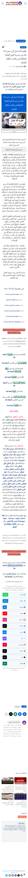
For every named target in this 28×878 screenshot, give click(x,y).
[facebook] (15, 875)
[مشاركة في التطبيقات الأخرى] (6, 714)
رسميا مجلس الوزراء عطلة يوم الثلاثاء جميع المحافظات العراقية (21, 789)
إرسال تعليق (21, 823)
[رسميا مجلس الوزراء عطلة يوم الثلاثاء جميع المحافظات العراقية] (20, 780)
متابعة (5, 607)
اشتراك (5, 613)
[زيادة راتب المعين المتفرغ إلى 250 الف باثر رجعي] (7, 796)
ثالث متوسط (7, 475)
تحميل (5, 663)
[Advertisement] (14, 24)
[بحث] (2, 3)
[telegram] (6, 875)
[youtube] (12, 875)
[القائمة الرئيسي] (25, 3)
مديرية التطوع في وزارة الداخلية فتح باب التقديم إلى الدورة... (21, 804)
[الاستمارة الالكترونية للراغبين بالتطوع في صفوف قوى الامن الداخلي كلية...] (7, 780)
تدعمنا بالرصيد (11, 573)
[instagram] (21, 875)
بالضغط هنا (8, 576)
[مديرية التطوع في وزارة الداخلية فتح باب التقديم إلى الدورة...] (20, 796)
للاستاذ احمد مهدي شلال (14, 419)
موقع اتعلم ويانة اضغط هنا (12, 316)
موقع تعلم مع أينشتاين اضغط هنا (12, 311)
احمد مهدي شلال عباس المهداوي (14, 454)
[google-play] (9, 875)
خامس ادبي (17, 480)
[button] (20, 714)
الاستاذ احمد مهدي (19, 66)
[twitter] (18, 875)
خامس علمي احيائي (13, 483)
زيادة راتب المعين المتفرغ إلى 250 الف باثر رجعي (8, 804)
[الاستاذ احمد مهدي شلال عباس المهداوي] (14, 3)
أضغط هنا (5, 363)
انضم (5, 632)
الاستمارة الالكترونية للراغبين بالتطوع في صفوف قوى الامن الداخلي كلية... (8, 789)
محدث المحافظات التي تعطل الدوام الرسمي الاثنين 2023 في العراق (8, 41)
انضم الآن (5, 594)
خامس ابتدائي (14, 469)
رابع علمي (9, 477)
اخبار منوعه (23, 47)
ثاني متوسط (16, 475)
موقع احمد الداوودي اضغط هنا (12, 305)
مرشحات (11, 518)
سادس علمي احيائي (15, 486)
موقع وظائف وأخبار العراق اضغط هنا (12, 322)
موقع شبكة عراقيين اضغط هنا (12, 294)
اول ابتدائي (10, 463)
